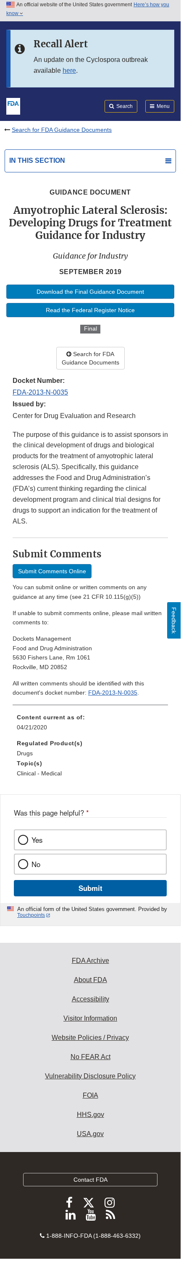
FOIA (90, 1095)
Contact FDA (90, 1179)
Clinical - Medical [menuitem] (39, 773)
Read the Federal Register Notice (90, 310)
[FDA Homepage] (13, 105)
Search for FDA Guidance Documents (62, 129)
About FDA (90, 979)
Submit (90, 888)
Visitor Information (90, 1018)
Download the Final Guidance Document (90, 291)
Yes (36, 840)
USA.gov (90, 1133)
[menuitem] (90, 725)
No (35, 864)
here (69, 70)
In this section (37, 160)
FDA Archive (90, 960)
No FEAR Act (90, 1056)
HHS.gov (90, 1114)
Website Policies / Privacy (90, 1037)
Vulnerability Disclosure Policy (90, 1076)
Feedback (174, 620)
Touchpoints (31, 915)
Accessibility (90, 999)
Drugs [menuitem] (25, 753)
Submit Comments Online (52, 571)
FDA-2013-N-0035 (40, 392)
